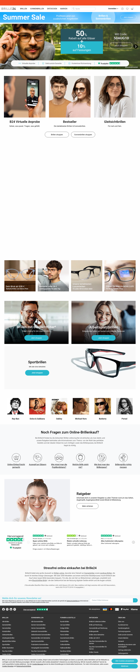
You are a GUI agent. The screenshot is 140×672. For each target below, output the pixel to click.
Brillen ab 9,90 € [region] (94, 638)
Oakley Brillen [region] (6, 654)
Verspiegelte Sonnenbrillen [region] (40, 648)
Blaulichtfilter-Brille (39, 580)
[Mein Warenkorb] (132, 8)
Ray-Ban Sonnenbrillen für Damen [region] (98, 642)
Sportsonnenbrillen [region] (37, 641)
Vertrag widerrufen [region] (124, 650)
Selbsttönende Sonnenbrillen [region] (40, 635)
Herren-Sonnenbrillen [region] (38, 628)
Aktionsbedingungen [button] (131, 67)
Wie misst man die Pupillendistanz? (59, 465)
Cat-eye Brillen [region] (65, 625)
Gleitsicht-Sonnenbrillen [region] (39, 631)
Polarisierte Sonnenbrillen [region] (39, 644)
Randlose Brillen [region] (65, 651)
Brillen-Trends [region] (93, 652)
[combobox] (83, 9)
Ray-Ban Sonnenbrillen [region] (38, 651)
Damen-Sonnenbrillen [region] (38, 625)
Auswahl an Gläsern (37, 464)
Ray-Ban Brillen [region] (7, 651)
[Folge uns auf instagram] (7, 609)
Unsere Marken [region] (123, 638)
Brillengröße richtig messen (123, 465)
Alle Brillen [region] (5, 621)
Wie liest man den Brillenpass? (102, 465)
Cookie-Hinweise (7, 666)
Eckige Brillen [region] (64, 628)
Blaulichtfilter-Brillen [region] (9, 641)
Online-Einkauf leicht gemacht (16, 465)
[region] (25, 97)
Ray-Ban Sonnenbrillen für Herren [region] (98, 648)
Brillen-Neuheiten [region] (8, 648)
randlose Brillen (106, 573)
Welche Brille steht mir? (80, 465)
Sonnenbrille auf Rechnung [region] (98, 628)
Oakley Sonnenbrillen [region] (38, 654)
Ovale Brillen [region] (64, 641)
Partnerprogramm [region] (124, 631)
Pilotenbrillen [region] (64, 631)
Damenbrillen (89, 573)
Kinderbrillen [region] (6, 631)
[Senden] (73, 8)
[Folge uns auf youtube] (11, 609)
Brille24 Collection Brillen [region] (97, 621)
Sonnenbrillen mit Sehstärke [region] (40, 638)
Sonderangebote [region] (123, 628)
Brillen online (59, 573)
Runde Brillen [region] (64, 621)
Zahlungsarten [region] (123, 653)
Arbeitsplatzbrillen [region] (8, 638)
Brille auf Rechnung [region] (95, 625)
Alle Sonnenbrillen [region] (37, 621)
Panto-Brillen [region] (64, 635)
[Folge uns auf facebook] (3, 609)
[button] (4, 46)
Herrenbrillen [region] (6, 628)
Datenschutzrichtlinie (24, 666)
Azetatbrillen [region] (64, 654)
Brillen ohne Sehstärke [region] (96, 635)
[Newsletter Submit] (135, 600)
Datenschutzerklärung (73, 601)
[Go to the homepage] (8, 9)
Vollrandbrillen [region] (65, 644)
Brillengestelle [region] (93, 631)
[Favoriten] (127, 8)
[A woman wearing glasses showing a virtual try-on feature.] (37, 500)
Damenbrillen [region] (6, 625)
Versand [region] (121, 641)
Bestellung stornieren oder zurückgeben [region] (127, 646)
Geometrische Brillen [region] (67, 638)
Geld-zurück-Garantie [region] (125, 635)
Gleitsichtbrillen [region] (7, 635)
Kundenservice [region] (123, 625)
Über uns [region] (121, 621)
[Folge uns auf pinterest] (14, 609)
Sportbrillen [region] (6, 644)
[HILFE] (122, 8)
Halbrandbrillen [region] (65, 648)
